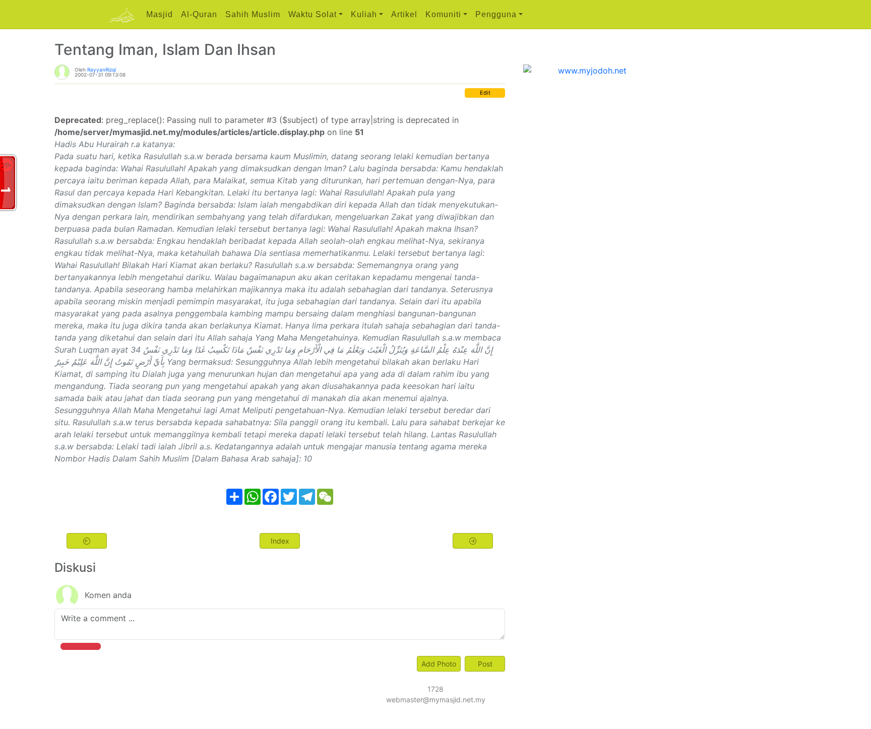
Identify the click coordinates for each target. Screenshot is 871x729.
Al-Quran (199, 14)
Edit (485, 92)
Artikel (404, 14)
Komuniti (443, 14)
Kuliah (364, 14)
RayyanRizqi (101, 70)
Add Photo (438, 663)
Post (485, 663)
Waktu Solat (312, 14)
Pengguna (496, 14)
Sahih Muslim (252, 14)
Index (280, 541)
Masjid (159, 14)
